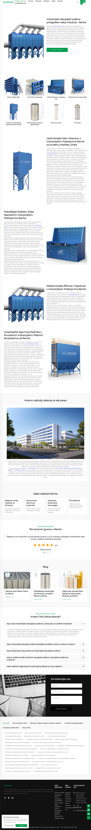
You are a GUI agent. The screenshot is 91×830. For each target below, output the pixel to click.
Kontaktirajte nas (20, 3)
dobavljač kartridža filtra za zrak (34, 736)
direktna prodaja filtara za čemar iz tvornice (19, 768)
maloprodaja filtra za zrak (13, 736)
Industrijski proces (58, 795)
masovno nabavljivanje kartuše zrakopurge (46, 742)
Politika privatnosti (70, 827)
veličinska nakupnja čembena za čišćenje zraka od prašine (57, 758)
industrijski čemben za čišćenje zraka (17, 761)
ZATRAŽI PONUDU (57, 50)
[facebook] (5, 798)
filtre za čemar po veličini (49, 765)
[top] (88, 817)
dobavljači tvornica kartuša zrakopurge (17, 742)
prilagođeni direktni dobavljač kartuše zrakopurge (21, 749)
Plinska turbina (59, 792)
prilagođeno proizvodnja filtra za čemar (48, 768)
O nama (30, 1)
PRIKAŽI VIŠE (9, 597)
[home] (8, 2)
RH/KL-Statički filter (13, 97)
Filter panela (59, 816)
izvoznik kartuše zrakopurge (14, 739)
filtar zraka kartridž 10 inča (13, 733)
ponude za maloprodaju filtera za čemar (17, 771)
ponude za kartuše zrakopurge (44, 745)
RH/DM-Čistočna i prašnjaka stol (56, 98)
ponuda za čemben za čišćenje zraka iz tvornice (53, 752)
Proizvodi (38, 1)
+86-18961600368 (78, 806)
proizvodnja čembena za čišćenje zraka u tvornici (47, 761)
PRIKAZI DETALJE (13, 86)
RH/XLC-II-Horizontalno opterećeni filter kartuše (13, 123)
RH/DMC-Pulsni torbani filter (77, 97)
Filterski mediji (59, 818)
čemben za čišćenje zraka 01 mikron (16, 755)
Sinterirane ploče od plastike (58, 812)
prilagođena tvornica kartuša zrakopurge (39, 739)
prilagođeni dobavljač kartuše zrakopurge (70, 745)
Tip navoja (77, 123)
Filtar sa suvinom (56, 123)
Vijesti (53, 1)
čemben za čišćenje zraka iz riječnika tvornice (54, 749)
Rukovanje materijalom (58, 799)
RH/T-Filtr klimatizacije (35, 97)
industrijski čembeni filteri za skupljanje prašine (20, 758)
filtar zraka (32, 468)
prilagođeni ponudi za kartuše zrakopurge (18, 745)
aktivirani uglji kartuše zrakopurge (66, 739)
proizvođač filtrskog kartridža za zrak (56, 733)
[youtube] (9, 798)
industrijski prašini (59, 26)
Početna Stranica (20, 1)
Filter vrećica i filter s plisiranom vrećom (59, 805)
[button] (42, 552)
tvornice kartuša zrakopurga (56, 736)
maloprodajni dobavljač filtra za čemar (46, 771)
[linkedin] (12, 798)
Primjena (46, 1)
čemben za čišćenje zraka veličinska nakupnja (19, 752)
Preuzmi (60, 1)
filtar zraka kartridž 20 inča (33, 733)
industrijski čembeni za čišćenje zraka (43, 755)
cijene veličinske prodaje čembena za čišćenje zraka (21, 765)
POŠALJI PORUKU (61, 709)
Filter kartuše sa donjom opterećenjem (35, 123)
